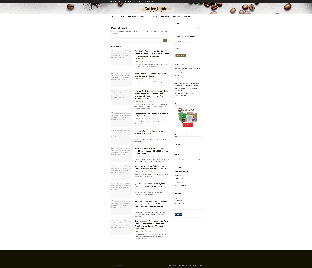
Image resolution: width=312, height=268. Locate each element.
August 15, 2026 (148, 136)
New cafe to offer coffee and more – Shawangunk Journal (149, 132)
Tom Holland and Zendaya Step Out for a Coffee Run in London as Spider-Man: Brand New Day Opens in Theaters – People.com (151, 225)
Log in (176, 198)
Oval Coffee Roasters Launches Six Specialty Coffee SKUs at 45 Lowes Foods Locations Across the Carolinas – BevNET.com (152, 55)
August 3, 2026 (148, 209)
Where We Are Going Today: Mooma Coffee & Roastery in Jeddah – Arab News (151, 167)
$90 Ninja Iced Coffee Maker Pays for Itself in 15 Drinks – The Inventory (150, 185)
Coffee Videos (136, 1)
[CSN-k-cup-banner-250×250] (188, 117)
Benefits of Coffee (181, 172)
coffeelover (139, 61)
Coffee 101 (123, 1)
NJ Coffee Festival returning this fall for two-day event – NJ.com (150, 74)
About (174, 265)
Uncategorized (180, 185)
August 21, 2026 (148, 101)
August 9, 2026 (148, 171)
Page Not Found (119, 24)
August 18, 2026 (148, 118)
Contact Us (188, 265)
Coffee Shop (150, 1)
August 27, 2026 (148, 61)
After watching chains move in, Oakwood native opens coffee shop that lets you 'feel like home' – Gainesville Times (151, 204)
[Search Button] (165, 40)
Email (177, 48)
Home (111, 1)
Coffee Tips (129, 1)
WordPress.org (179, 206)
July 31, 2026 (147, 231)
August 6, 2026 (148, 189)
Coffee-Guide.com (117, 265)
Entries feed (178, 201)
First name (178, 42)
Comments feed (179, 203)
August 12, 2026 (148, 156)
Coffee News (143, 1)
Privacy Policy (180, 265)
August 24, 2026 (148, 78)
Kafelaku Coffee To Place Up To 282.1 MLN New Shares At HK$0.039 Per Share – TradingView (151, 151)
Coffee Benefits (116, 1)
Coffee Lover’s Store (197, 265)
